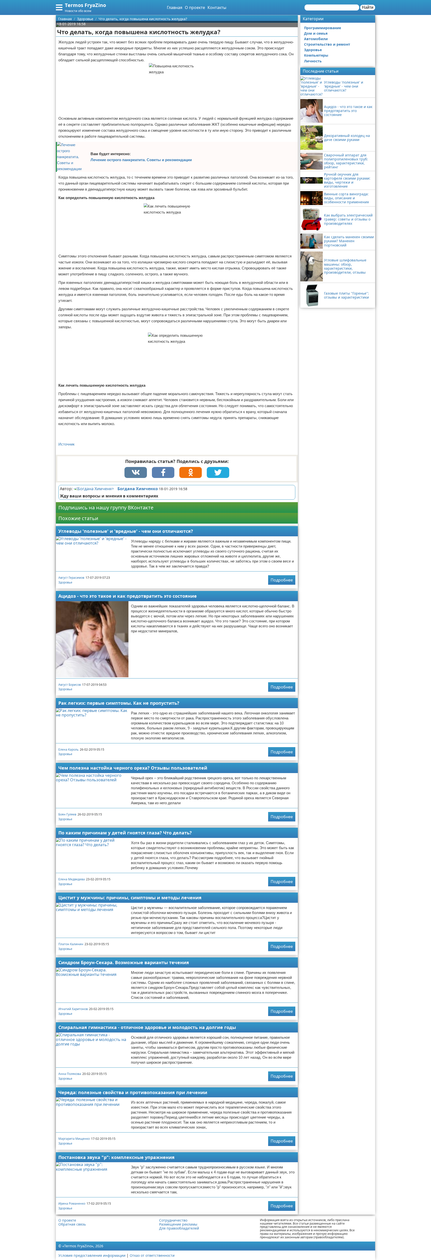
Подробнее (282, 580)
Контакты (217, 7)
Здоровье (65, 582)
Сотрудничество (173, 1220)
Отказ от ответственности (152, 1255)
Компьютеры (316, 55)
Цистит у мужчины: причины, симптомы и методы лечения (130, 898)
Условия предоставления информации (91, 1255)
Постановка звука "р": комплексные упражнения (116, 1157)
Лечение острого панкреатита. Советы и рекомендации (141, 160)
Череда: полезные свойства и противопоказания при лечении (132, 1092)
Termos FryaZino (85, 5)
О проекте (195, 7)
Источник (66, 444)
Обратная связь (72, 1224)
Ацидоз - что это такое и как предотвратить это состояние (127, 596)
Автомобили (316, 38)
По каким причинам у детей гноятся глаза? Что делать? (125, 833)
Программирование (322, 27)
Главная (174, 7)
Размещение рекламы (178, 1224)
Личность (313, 61)
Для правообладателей (179, 1228)
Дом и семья (315, 33)
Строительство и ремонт (327, 44)
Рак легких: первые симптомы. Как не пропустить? (118, 703)
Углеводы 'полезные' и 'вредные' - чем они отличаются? (125, 531)
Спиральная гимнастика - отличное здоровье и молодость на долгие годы (147, 1027)
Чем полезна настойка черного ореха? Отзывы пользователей (132, 768)
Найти (367, 7)
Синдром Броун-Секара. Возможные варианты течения (123, 962)
